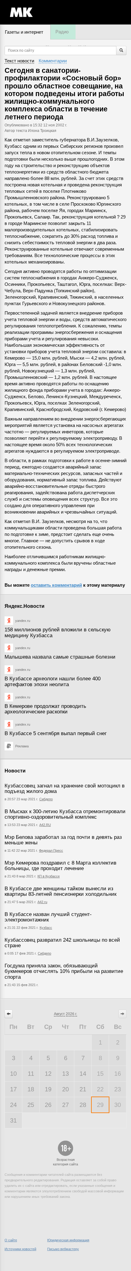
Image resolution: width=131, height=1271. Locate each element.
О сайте (11, 1240)
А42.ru (42, 902)
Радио (62, 31)
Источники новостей (20, 1249)
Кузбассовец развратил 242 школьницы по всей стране (62, 943)
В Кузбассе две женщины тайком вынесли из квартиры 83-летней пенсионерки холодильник (60, 891)
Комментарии (53, 60)
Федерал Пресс (51, 850)
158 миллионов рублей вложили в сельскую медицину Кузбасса (58, 632)
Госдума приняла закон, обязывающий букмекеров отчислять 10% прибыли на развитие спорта (64, 971)
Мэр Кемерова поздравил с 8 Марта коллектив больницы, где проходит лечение (60, 866)
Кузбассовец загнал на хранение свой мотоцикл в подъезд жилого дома (65, 788)
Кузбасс (46, 927)
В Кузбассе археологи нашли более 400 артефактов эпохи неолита (53, 681)
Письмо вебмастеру (63, 1249)
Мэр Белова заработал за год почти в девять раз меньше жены (63, 840)
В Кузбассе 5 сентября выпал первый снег (56, 733)
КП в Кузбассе (48, 876)
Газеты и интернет (24, 32)
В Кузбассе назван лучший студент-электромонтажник (48, 917)
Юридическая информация (68, 1240)
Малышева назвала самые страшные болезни (60, 657)
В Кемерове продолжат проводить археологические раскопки (45, 709)
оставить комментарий (56, 585)
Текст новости (19, 60)
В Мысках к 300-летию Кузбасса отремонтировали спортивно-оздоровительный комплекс (65, 814)
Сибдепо (46, 799)
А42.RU (45, 825)
